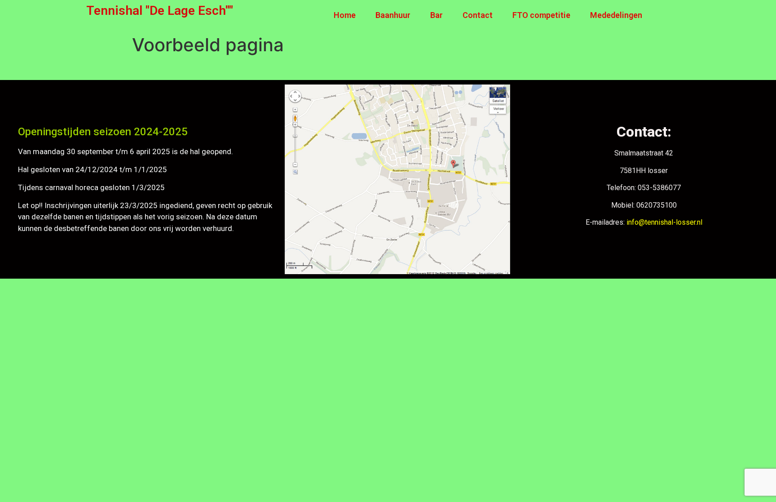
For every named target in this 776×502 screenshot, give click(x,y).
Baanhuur (392, 15)
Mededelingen (616, 15)
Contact (478, 15)
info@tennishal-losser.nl (664, 222)
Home (345, 15)
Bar (436, 15)
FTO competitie (541, 15)
